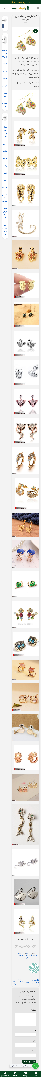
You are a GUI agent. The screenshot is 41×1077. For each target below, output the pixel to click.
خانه (36, 1075)
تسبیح (5, 71)
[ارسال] (2, 26)
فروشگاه (25, 1075)
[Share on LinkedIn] (16, 946)
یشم (5, 166)
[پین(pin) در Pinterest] (20, 946)
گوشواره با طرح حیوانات (30, 955)
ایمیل (34, 1040)
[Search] (4, 8)
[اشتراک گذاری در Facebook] (31, 946)
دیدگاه (33, 1010)
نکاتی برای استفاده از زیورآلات (32, 981)
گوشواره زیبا (20, 955)
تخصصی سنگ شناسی (4, 198)
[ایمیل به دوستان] (24, 946)
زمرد (5, 173)
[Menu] (38, 8)
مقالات (15, 1075)
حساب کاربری (5, 1075)
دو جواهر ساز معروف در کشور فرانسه (17, 981)
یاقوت (5, 151)
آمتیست (4, 187)
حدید (5, 180)
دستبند (4, 78)
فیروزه (5, 158)
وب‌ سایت (33, 1051)
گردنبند (4, 64)
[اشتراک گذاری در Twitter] (27, 946)
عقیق (5, 144)
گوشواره (4, 86)
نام (35, 1030)
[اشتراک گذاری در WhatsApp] (34, 946)
